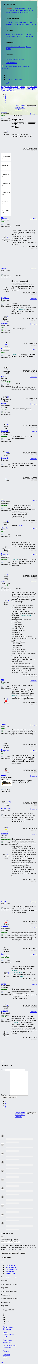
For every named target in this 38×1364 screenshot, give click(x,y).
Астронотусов (17, 972)
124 (7, 452)
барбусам (22, 309)
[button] (4, 112)
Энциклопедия (11, 10)
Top (2, 1362)
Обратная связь (11, 63)
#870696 (34, 373)
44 (7, 521)
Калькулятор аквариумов (20, 12)
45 (8, 973)
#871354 (34, 523)
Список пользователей (21, 24)
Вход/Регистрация (17, 59)
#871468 (34, 551)
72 (8, 397)
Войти (8, 83)
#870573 (34, 151)
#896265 (34, 772)
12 (7, 947)
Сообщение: (5, 1095)
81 (7, 575)
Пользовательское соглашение (9, 1346)
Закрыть (4, 1097)
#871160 (34, 480)
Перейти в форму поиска (10, 1253)
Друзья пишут (11, 1273)
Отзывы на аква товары (22, 8)
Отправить (12, 1097)
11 (7, 237)
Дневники (10, 8)
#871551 (34, 677)
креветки (16, 354)
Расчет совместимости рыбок (8, 1334)
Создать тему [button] (20, 105)
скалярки (16, 1022)
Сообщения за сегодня (14, 22)
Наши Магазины (12, 47)
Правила (33, 24)
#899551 (34, 1008)
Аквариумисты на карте (14, 36)
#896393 (34, 881)
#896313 (34, 830)
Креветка (15, 559)
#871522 (34, 578)
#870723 (34, 427)
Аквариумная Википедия (8, 1328)
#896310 (34, 805)
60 (7, 424)
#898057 (34, 951)
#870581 (34, 248)
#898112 (34, 980)
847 (8, 855)
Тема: (3, 1070)
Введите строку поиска (9, 1240)
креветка (15, 970)
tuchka (21, 525)
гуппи (14, 757)
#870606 (34, 320)
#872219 (34, 747)
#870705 (34, 400)
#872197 (34, 705)
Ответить (18, 109)
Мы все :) (21, 47)
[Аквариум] (19, 68)
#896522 (34, 923)
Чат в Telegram (26, 34)
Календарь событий (13, 34)
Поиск (8, 59)
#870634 (34, 345)
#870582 (34, 295)
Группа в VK (28, 36)
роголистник (26, 615)
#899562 (34, 1039)
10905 (9, 802)
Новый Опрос (20, 108)
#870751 (34, 455)
